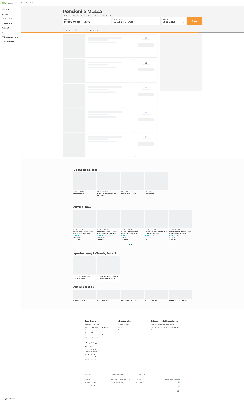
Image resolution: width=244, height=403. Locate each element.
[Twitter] (172, 375)
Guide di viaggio (8, 42)
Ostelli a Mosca (151, 300)
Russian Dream (78, 194)
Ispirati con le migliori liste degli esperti (164, 321)
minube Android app (117, 382)
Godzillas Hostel (90, 330)
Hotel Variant (149, 194)
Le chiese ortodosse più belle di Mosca (83, 277)
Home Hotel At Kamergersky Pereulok (107, 194)
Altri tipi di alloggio (91, 343)
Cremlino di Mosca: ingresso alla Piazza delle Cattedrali (107, 232)
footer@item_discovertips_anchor (121, 379)
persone (170, 21)
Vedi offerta (146, 45)
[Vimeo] (175, 375)
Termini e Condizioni (91, 386)
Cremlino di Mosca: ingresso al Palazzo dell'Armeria (156, 232)
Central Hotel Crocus (128, 194)
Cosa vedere (7, 23)
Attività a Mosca (82, 207)
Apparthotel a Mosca (129, 300)
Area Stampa (140, 382)
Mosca (120, 327)
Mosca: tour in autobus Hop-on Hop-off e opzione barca (84, 232)
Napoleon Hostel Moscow (93, 324)
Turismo (5, 14)
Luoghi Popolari (90, 321)
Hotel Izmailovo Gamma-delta (94, 335)
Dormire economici (124, 324)
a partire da (76, 237)
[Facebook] (168, 375)
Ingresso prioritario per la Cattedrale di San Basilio (130, 232)
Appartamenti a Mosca (178, 300)
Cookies (87, 379)
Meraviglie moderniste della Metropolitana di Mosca (108, 277)
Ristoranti (5, 28)
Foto (4, 32)
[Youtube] (178, 375)
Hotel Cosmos (89, 332)
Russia (120, 330)
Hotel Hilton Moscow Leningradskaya (96, 327)
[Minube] (7, 3)
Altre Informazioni (124, 321)
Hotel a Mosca (79, 300)
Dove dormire (7, 19)
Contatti (138, 379)
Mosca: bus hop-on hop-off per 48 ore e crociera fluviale (180, 232)
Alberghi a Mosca (104, 300)
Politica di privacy (90, 382)
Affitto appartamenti (10, 37)
